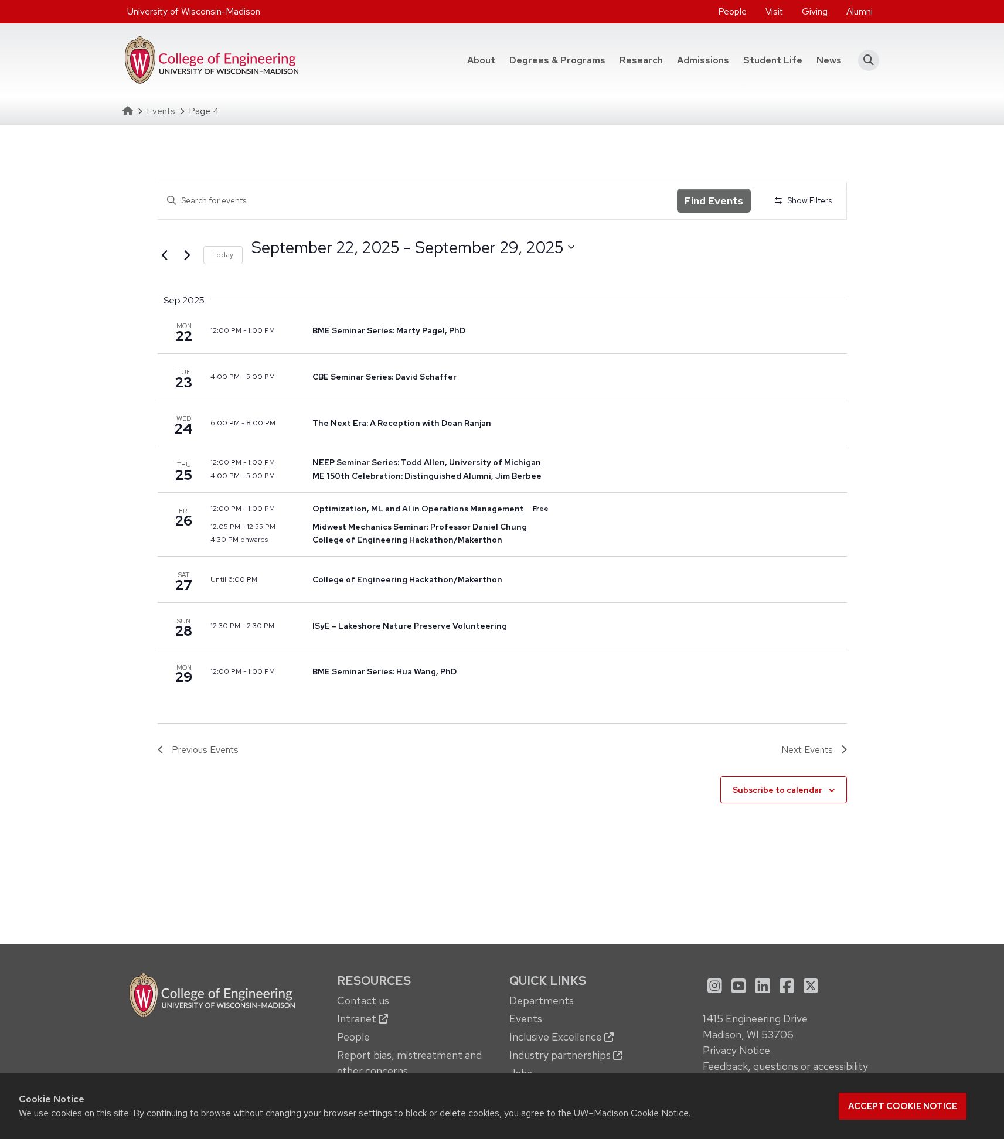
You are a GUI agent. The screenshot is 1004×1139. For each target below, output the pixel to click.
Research (641, 60)
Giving (815, 11)
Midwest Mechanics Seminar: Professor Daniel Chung (419, 526)
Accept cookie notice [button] (902, 1106)
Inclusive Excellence (556, 1036)
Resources (374, 980)
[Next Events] (188, 255)
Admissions (703, 60)
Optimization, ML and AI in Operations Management (419, 508)
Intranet (358, 1018)
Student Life (772, 60)
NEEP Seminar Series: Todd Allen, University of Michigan (426, 462)
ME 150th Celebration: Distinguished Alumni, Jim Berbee (427, 475)
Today (223, 255)
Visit (774, 11)
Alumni (859, 11)
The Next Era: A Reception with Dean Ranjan (401, 423)
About (481, 60)
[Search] (865, 60)
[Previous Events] (165, 255)
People (732, 11)
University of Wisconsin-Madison (193, 11)
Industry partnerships (561, 1055)
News (829, 60)
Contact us (363, 1000)
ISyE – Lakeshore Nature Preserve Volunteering (409, 625)
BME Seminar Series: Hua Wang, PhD (384, 671)
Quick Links (547, 980)
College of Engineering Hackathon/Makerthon (407, 539)
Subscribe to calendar (777, 790)
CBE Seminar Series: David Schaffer (384, 376)
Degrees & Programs (560, 59)
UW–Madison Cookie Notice (631, 1113)
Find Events (714, 200)
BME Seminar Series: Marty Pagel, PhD (388, 330)
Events (161, 111)
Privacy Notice (736, 1050)
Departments (541, 1000)
